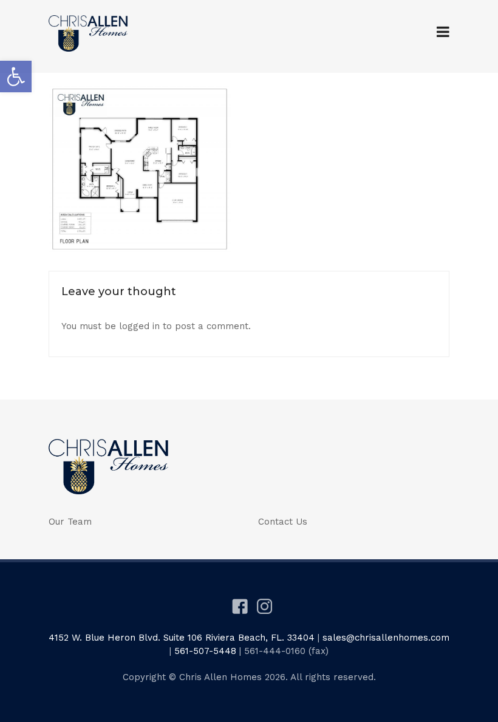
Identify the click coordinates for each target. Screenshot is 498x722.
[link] (16, 76)
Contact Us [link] (282, 521)
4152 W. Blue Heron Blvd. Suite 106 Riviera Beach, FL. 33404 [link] (182, 637)
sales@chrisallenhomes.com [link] (385, 637)
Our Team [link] (70, 521)
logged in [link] (139, 326)
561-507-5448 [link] (205, 650)
